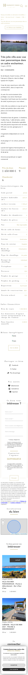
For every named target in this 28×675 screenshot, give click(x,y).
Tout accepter (14, 669)
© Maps (16, 533)
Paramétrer (13, 665)
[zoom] (14, 51)
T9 (1, 19)
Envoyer (14, 478)
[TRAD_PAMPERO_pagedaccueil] (11, 8)
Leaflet (12, 533)
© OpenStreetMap (23, 533)
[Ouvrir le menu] (26, 6)
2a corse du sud (10, 17)
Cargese (18, 17)
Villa (23, 17)
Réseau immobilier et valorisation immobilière (13, 15)
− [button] (3, 523)
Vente (2, 17)
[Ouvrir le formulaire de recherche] (21, 6)
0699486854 (14, 458)
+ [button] (3, 521)
